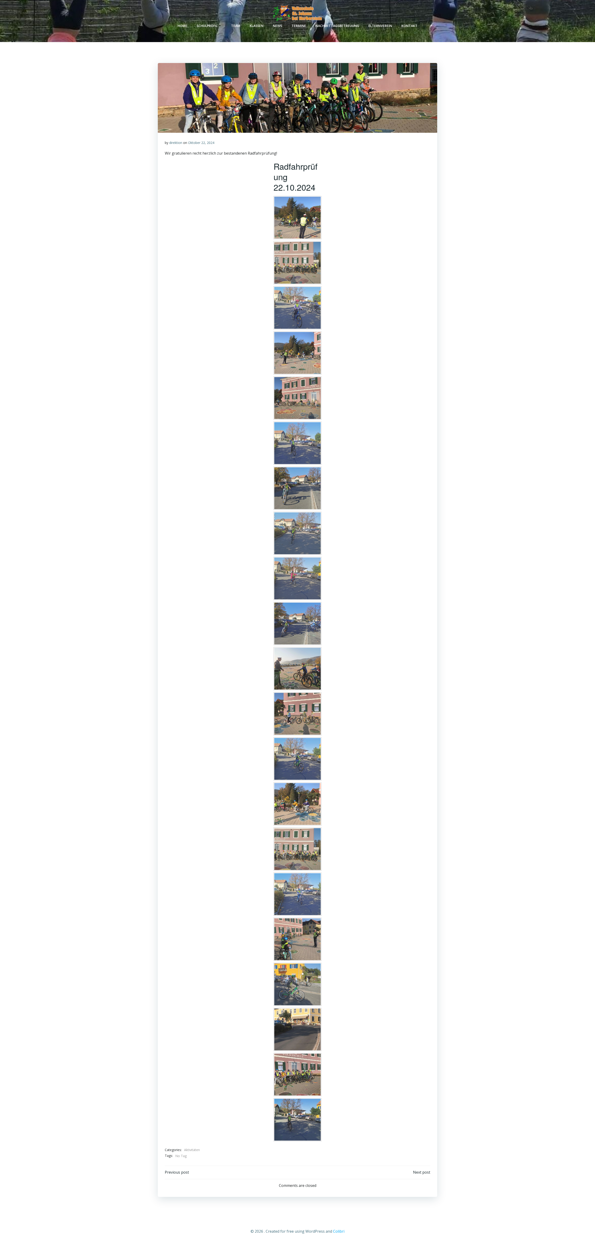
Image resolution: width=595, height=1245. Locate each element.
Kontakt (409, 25)
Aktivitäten (192, 1150)
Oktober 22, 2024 (201, 142)
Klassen (257, 25)
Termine (298, 25)
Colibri (338, 1231)
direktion (175, 142)
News (277, 25)
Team (235, 25)
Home (182, 25)
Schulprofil (207, 25)
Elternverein (380, 25)
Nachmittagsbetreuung (337, 25)
